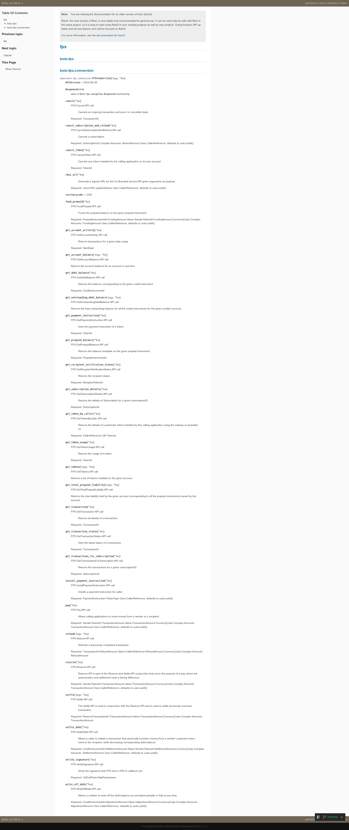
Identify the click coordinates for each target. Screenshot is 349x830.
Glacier (8, 55)
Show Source (13, 68)
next (321, 3)
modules (332, 3)
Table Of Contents (15, 13)
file (5, 41)
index (343, 3)
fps (5, 19)
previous (310, 3)
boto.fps (12, 23)
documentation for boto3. (111, 35)
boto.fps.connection (18, 27)
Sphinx (198, 826)
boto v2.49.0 (11, 3)
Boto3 (64, 20)
